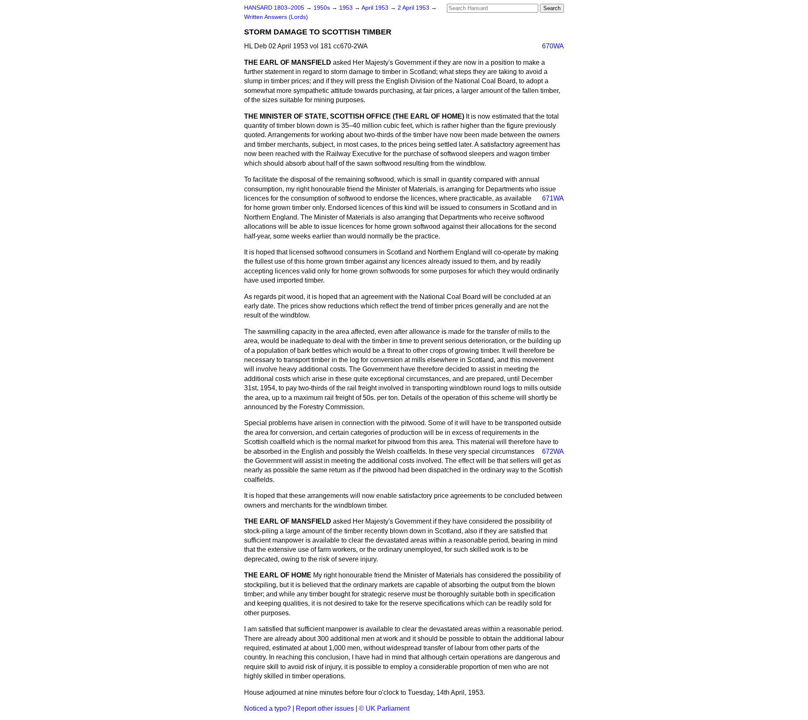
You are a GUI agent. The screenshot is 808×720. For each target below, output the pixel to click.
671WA (553, 198)
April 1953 (375, 8)
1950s (323, 8)
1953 (346, 8)
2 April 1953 (414, 8)
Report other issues (325, 708)
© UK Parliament (384, 708)
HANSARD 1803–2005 (274, 8)
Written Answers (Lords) (276, 17)
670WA (553, 46)
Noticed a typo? (267, 708)
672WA (553, 451)
